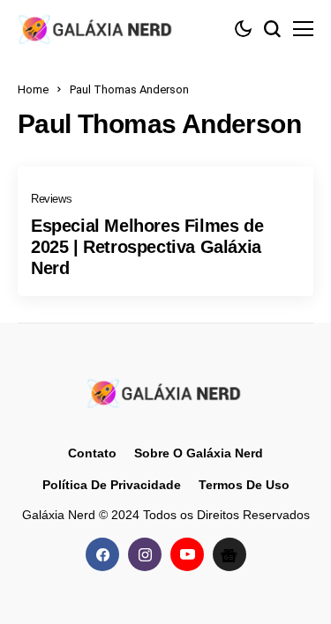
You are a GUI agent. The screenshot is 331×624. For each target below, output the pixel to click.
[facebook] (102, 554)
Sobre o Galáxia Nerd (198, 453)
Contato (92, 453)
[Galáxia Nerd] (97, 28)
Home (33, 89)
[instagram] (145, 554)
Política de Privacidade (111, 485)
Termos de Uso (244, 485)
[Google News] (229, 554)
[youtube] (187, 554)
